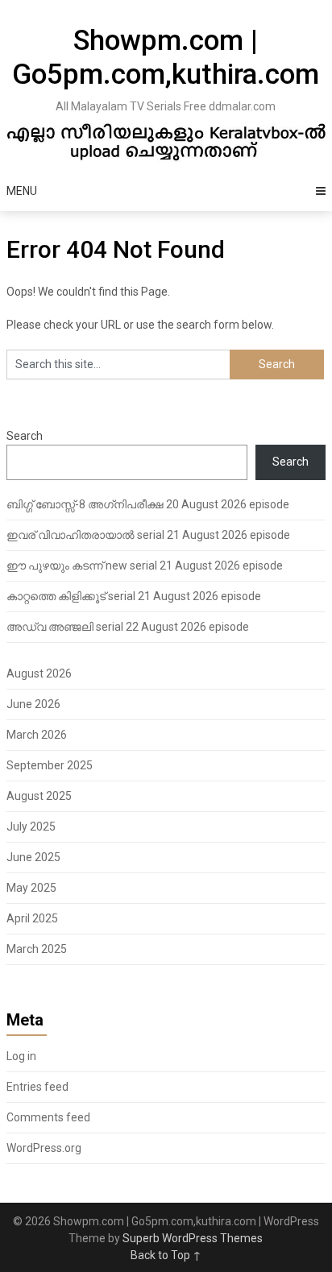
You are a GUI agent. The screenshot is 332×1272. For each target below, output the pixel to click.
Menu (21, 190)
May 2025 (31, 887)
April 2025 (32, 918)
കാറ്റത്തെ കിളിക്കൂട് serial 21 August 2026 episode (133, 596)
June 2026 (33, 704)
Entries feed (37, 1086)
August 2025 (39, 795)
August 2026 (39, 673)
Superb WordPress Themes (192, 1238)
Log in (21, 1056)
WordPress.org (43, 1147)
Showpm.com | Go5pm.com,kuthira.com (165, 57)
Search (24, 435)
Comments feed (48, 1117)
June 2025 (33, 857)
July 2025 (31, 826)
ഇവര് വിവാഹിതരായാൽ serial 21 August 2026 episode (148, 534)
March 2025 (36, 949)
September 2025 (49, 765)
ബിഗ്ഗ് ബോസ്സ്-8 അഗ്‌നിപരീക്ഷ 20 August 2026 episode (147, 504)
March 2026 (36, 734)
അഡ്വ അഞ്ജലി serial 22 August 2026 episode (127, 626)
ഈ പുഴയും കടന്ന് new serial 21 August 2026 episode (144, 565)
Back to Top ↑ (166, 1255)
